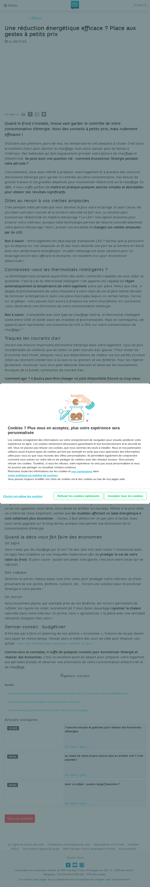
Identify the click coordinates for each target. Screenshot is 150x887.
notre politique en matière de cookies (33, 475)
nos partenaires (81, 471)
